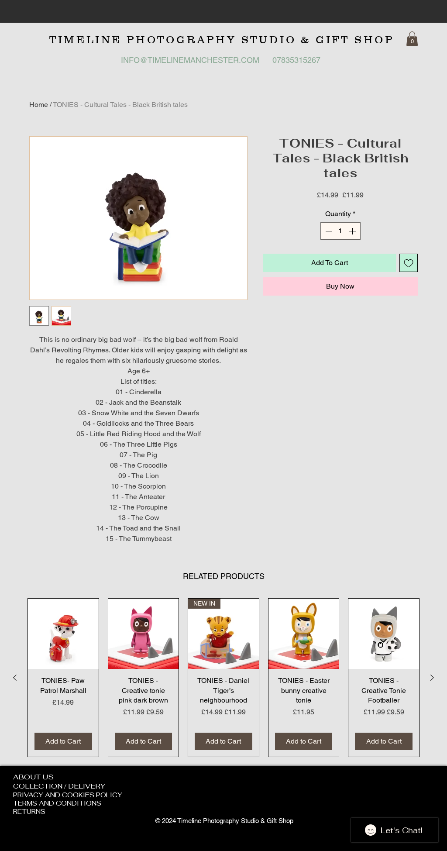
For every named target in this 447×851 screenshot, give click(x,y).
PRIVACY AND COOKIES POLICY (67, 795)
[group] (223, 678)
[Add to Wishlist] (408, 263)
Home (38, 104)
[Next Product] (432, 677)
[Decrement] (328, 231)
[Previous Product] (15, 677)
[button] (412, 38)
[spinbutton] (340, 231)
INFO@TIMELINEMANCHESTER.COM (190, 60)
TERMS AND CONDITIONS (57, 803)
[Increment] (353, 231)
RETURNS (29, 811)
